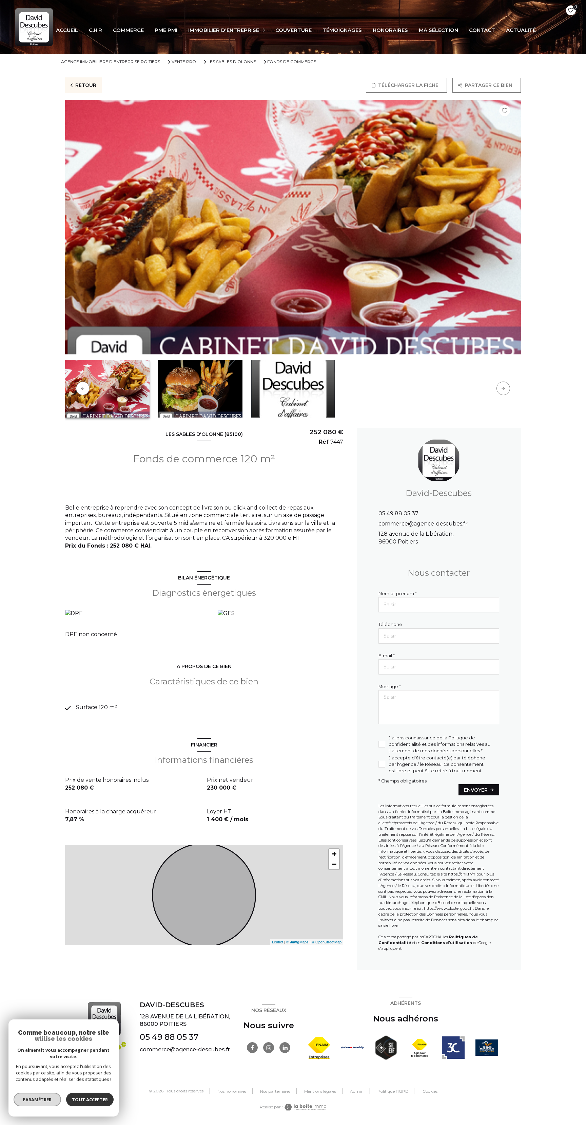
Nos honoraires (231, 1091)
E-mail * (386, 655)
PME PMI (166, 30)
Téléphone (390, 624)
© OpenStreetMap (326, 941)
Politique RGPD (393, 1091)
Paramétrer (37, 1099)
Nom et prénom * (397, 593)
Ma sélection (438, 30)
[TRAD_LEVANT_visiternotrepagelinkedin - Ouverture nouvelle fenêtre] (284, 1047)
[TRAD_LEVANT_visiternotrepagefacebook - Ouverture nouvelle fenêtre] (252, 1047)
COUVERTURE (293, 30)
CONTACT (482, 30)
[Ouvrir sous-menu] (265, 30)
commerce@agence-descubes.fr (423, 523)
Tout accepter (90, 1099)
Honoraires (390, 30)
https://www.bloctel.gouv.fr (448, 908)
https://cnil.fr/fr (461, 874)
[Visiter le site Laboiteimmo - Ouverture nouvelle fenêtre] (304, 1107)
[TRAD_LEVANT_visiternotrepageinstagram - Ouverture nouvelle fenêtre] (268, 1047)
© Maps (297, 941)
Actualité (521, 30)
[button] (503, 388)
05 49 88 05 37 (398, 513)
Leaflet (277, 941)
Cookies (430, 1091)
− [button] (334, 864)
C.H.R (95, 30)
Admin (357, 1091)
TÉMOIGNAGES (342, 30)
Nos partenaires (275, 1091)
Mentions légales (320, 1091)
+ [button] (334, 854)
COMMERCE (128, 30)
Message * (389, 686)
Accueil (67, 30)
